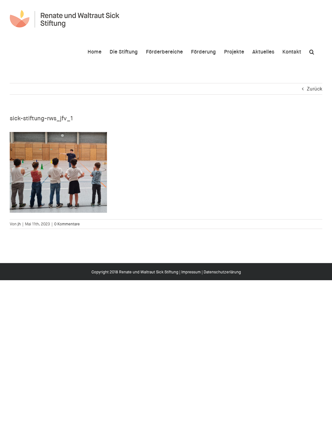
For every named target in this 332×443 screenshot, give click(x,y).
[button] (311, 51)
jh (19, 224)
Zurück (314, 89)
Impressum (191, 272)
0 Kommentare (67, 224)
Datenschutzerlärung (222, 272)
